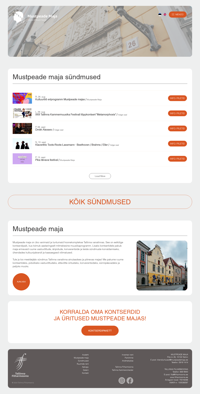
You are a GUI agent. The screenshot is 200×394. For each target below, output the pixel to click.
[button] (60, 99)
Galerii (86, 370)
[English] (164, 14)
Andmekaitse (127, 360)
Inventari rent (127, 354)
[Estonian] (159, 14)
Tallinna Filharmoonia (124, 367)
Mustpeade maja (81, 357)
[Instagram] (122, 380)
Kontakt (85, 373)
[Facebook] (130, 380)
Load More (100, 176)
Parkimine (129, 357)
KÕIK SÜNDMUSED (100, 202)
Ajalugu (85, 367)
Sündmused (83, 360)
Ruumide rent (83, 364)
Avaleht (85, 354)
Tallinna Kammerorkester (122, 370)
